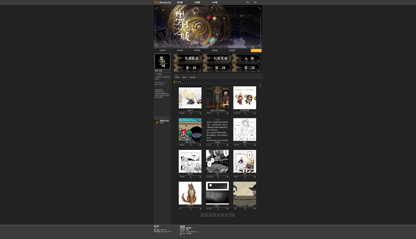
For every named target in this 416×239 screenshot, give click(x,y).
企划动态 (215, 50)
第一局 (188, 68)
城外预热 (192, 77)
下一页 (232, 215)
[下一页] (260, 85)
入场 (246, 58)
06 (222, 215)
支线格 (177, 77)
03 (210, 215)
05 (218, 215)
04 (214, 215)
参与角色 (197, 50)
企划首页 (163, 50)
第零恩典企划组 (164, 121)
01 (202, 215)
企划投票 (232, 50)
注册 (255, 2)
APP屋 (214, 2)
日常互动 (217, 58)
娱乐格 (184, 77)
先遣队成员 (188, 58)
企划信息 (180, 50)
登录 (247, 2)
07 (226, 215)
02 (206, 215)
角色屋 (180, 2)
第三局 (246, 68)
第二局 (217, 68)
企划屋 (197, 2)
